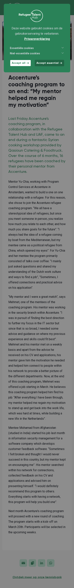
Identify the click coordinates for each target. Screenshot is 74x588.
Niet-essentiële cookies (25, 53)
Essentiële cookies (22, 48)
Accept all (18, 63)
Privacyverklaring (37, 39)
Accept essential (47, 63)
